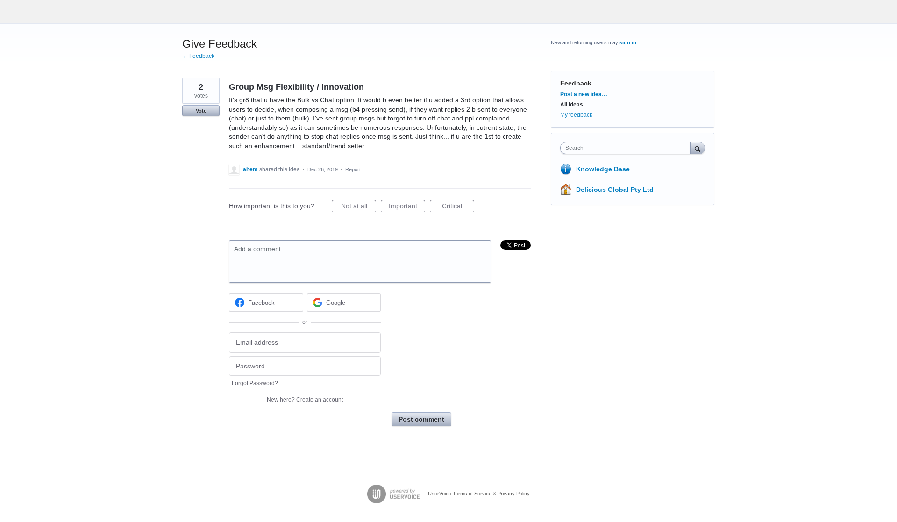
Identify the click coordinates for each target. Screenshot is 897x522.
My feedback (576, 115)
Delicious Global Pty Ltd (615, 189)
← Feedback (198, 56)
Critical (458, 207)
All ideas (571, 104)
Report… (355, 169)
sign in (627, 42)
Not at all (358, 207)
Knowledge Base (603, 169)
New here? (305, 399)
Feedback (575, 83)
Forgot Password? (255, 383)
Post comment (421, 419)
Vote (201, 110)
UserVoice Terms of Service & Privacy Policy (479, 493)
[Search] (697, 148)
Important (407, 207)
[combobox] (628, 148)
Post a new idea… (583, 94)
